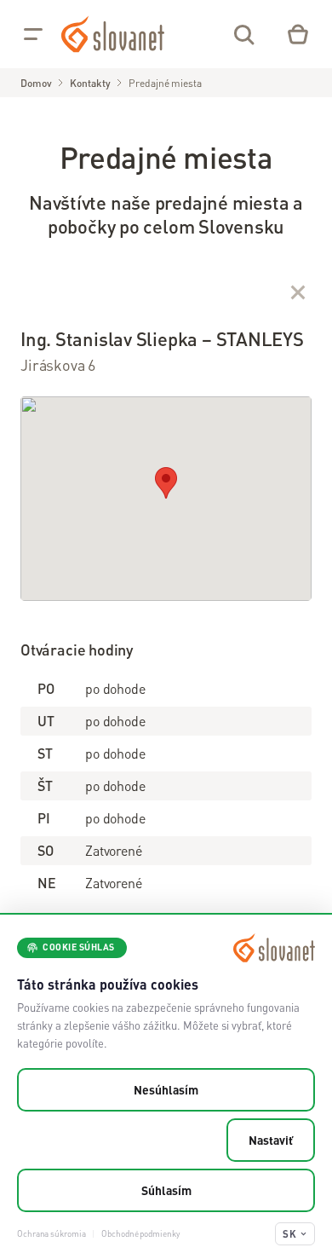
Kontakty (90, 83)
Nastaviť (271, 1139)
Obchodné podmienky (140, 1233)
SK (289, 1233)
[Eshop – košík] (298, 34)
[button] (166, 482)
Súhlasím (166, 1190)
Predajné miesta (165, 83)
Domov (35, 83)
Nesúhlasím (166, 1089)
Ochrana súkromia (51, 1233)
